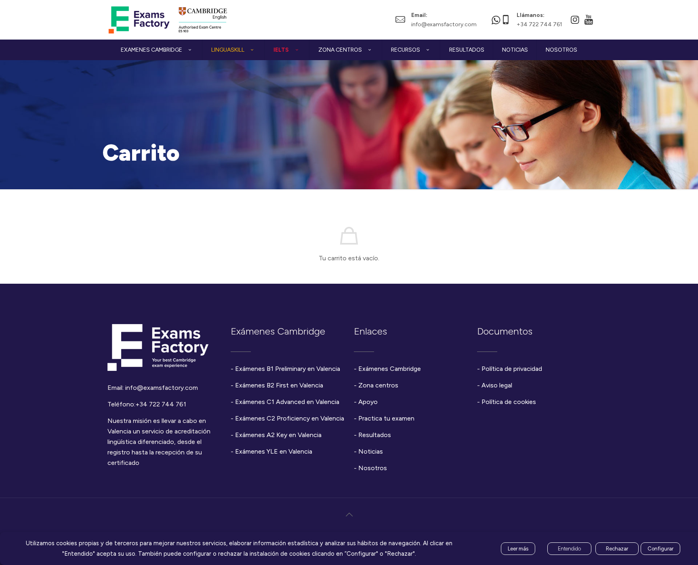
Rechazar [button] (617, 549)
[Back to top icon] (349, 514)
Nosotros (372, 468)
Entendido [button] (569, 549)
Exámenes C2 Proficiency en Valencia (289, 418)
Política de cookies (508, 402)
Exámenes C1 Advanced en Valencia (287, 402)
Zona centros (378, 385)
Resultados (374, 435)
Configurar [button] (660, 549)
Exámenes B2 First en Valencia (279, 385)
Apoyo (368, 402)
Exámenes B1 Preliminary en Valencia (287, 368)
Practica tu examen (386, 418)
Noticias (370, 451)
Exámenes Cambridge (389, 368)
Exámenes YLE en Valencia (273, 451)
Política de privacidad (511, 368)
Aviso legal (496, 385)
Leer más (518, 549)
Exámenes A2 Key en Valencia (278, 435)
